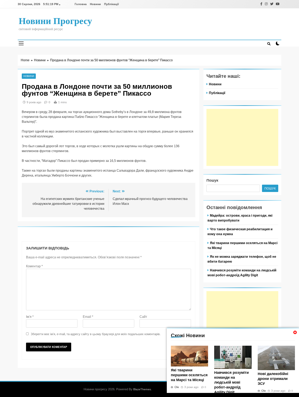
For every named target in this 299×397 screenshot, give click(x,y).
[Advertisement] (242, 137)
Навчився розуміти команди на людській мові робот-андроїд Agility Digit (231, 382)
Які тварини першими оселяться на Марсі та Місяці (189, 375)
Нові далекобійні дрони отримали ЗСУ (273, 379)
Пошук (212, 180)
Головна (81, 4)
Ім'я (30, 316)
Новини (95, 4)
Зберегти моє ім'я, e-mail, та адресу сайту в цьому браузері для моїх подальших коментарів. (95, 334)
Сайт (143, 316)
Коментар (34, 266)
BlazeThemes (142, 389)
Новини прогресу (55, 21)
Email (88, 316)
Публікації (111, 4)
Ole (177, 387)
